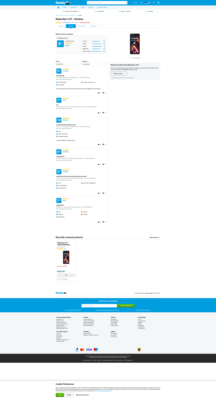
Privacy (94, 360)
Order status (59, 335)
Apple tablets (114, 319)
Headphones (141, 325)
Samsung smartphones (89, 321)
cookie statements (106, 390)
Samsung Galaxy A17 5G (62, 328)
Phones (86, 317)
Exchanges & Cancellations (62, 339)
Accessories (73, 7)
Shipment (58, 338)
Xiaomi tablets (114, 322)
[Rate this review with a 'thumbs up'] (98, 93)
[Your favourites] (154, 3)
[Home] (58, 7)
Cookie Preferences (107, 360)
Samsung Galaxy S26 (61, 322)
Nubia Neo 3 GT (73, 15)
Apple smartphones (88, 319)
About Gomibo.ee (88, 360)
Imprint (99, 360)
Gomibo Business (87, 333)
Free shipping (137, 57)
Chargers (140, 322)
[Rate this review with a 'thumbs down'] (103, 93)
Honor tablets (114, 324)
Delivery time (59, 336)
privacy (97, 390)
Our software (114, 335)
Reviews (80, 15)
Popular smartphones (63, 317)
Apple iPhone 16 (60, 321)
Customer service (102, 7)
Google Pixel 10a (60, 325)
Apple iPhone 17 (60, 319)
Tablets (82, 7)
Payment (58, 333)
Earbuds (140, 324)
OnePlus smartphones (89, 322)
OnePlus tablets (114, 325)
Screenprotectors (142, 321)
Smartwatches (141, 327)
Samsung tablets (114, 321)
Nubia (66, 15)
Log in (141, 2)
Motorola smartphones (89, 324)
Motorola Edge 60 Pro (61, 327)
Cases (139, 319)
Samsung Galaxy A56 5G (62, 324)
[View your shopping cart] (158, 3)
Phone (65, 7)
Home (57, 15)
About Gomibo (114, 333)
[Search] (126, 2)
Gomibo (113, 331)
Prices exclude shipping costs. (123, 356)
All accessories (141, 328)
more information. (123, 357)
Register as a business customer (91, 335)
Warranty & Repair (60, 341)
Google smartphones (88, 325)
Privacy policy (114, 336)
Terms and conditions (118, 360)
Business (91, 7)
